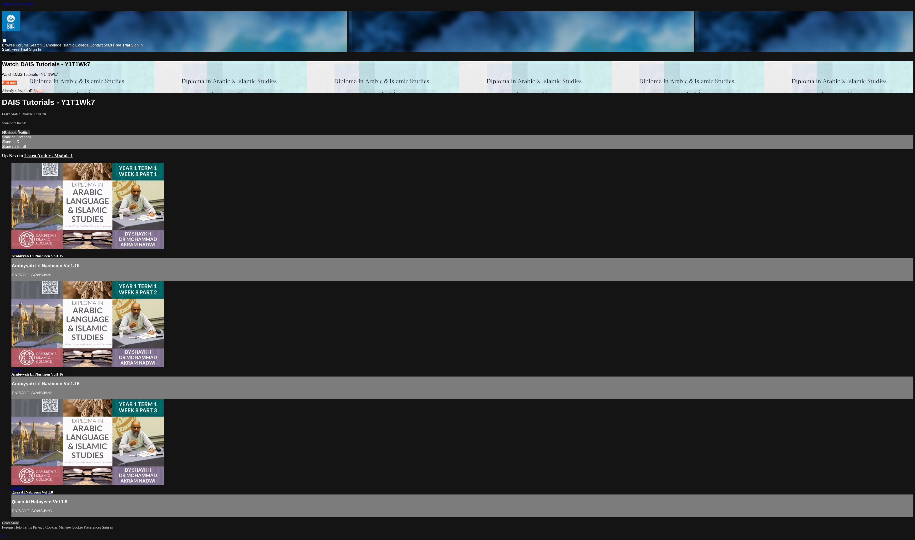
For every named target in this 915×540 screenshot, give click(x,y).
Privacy (39, 527)
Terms (28, 527)
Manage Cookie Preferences (80, 527)
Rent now (9, 83)
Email (25, 132)
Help (18, 527)
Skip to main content (17, 4)
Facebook (10, 132)
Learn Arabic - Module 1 (19, 114)
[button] (4, 40)
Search (36, 45)
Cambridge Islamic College (66, 45)
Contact (96, 45)
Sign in (137, 45)
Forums (23, 45)
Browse (9, 45)
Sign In (35, 49)
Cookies (52, 527)
